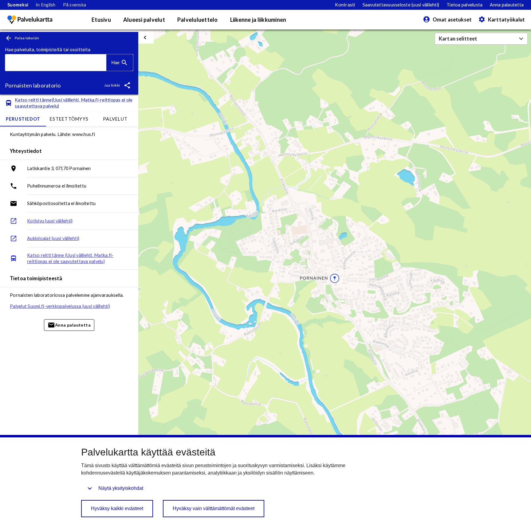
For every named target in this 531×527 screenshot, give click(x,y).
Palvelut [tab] (115, 119)
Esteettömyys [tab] (69, 119)
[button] (481, 38)
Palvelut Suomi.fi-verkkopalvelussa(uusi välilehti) (60, 306)
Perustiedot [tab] (23, 119)
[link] (17, 5)
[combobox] (56, 63)
